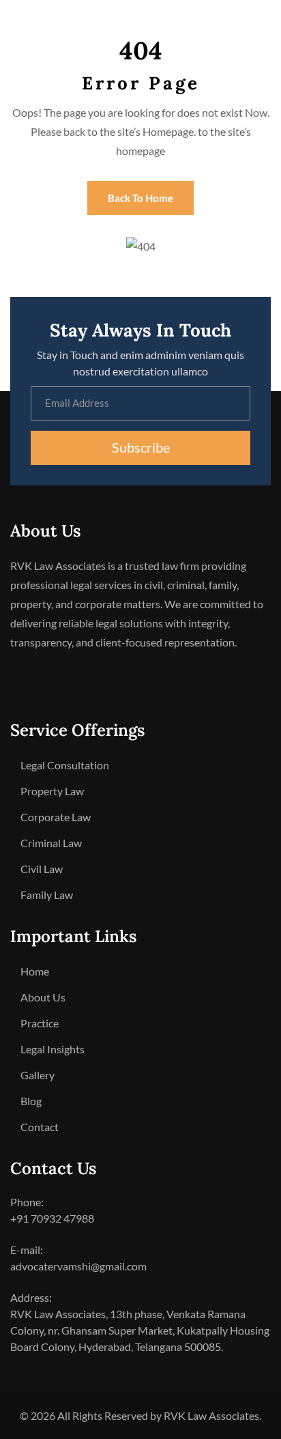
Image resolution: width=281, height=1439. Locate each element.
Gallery (37, 1074)
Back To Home (140, 198)
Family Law (46, 894)
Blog (31, 1100)
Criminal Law (51, 842)
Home (34, 971)
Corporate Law (55, 816)
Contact (39, 1126)
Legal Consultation (64, 764)
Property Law (52, 790)
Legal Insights (52, 1048)
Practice (39, 1022)
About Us (42, 997)
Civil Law (41, 868)
